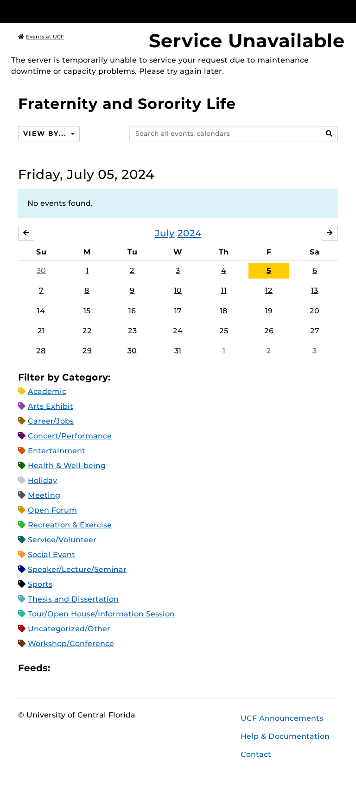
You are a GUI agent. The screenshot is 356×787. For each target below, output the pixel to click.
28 (41, 350)
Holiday (42, 480)
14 (41, 310)
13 (314, 290)
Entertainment (56, 450)
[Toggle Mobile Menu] (336, 10)
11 (224, 290)
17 (178, 310)
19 (269, 310)
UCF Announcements (282, 718)
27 (314, 330)
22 (87, 330)
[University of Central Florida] (79, 11)
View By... (46, 133)
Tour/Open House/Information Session (101, 613)
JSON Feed (125, 668)
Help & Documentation (285, 736)
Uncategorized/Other (69, 628)
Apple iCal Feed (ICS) (62, 668)
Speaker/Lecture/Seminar (77, 569)
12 (269, 290)
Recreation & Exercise (70, 524)
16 (132, 310)
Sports (40, 584)
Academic (47, 391)
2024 (190, 233)
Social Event (51, 554)
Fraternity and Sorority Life (127, 104)
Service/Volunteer (62, 539)
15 (87, 310)
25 (224, 330)
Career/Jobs (51, 421)
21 (41, 330)
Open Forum (52, 510)
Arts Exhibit (50, 406)
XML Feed (109, 668)
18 (224, 310)
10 (178, 290)
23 (132, 330)
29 (87, 350)
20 (314, 310)
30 (41, 270)
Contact (256, 754)
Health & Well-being (67, 465)
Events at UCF (45, 36)
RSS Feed (94, 668)
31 (177, 350)
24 (178, 330)
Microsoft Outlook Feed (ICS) (78, 668)
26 (268, 330)
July (165, 233)
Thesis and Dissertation (73, 599)
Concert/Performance (70, 436)
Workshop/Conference (71, 643)
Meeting (44, 495)
